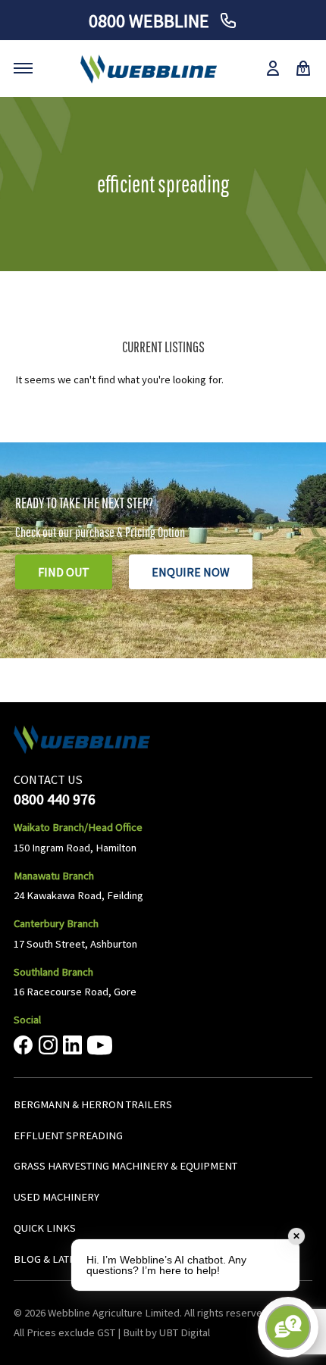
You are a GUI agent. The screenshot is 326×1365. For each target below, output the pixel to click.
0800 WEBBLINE (151, 21)
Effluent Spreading (68, 1135)
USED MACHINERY (56, 1197)
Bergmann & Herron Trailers (93, 1104)
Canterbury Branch (56, 923)
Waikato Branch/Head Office (78, 827)
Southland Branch (53, 972)
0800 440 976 (55, 798)
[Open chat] (288, 1327)
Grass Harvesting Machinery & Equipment (125, 1166)
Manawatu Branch (54, 875)
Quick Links (45, 1228)
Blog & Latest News (65, 1259)
